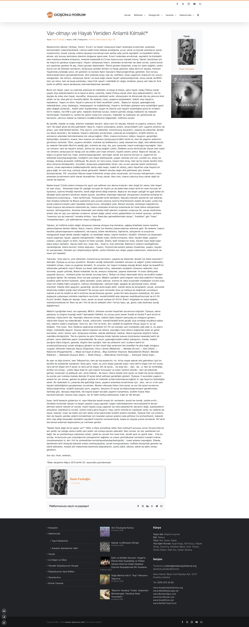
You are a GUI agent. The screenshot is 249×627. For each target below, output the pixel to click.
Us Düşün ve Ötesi (57, 560)
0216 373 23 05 (165, 582)
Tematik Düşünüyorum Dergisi (63, 565)
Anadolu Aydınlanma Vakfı (65, 548)
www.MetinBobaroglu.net (165, 590)
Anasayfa (53, 527)
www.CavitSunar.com (164, 597)
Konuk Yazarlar (55, 583)
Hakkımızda (54, 533)
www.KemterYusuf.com (165, 603)
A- (4, 623)
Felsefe (92, 39)
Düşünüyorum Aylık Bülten (61, 571)
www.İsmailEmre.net (163, 600)
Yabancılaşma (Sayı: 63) (106, 39)
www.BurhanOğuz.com (164, 594)
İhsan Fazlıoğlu (58, 39)
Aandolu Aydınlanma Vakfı (75, 622)
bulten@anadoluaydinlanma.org (180, 566)
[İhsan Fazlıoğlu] (187, 40)
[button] (198, 15)
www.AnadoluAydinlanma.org (168, 587)
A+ (4, 611)
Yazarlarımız (54, 577)
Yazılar (51, 554)
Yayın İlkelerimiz (60, 541)
